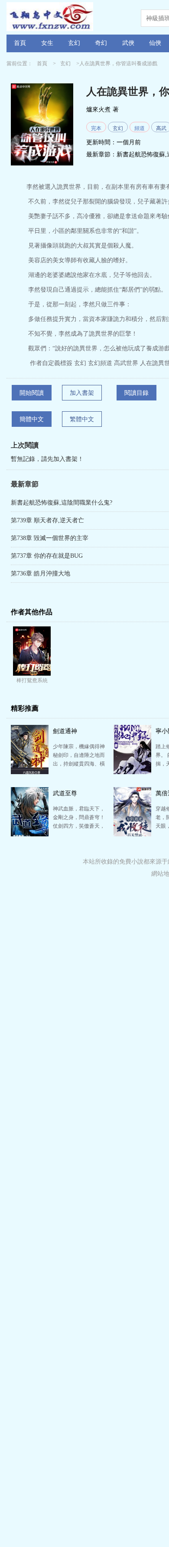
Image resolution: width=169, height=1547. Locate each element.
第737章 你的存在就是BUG (47, 556)
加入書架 (82, 393)
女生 (47, 43)
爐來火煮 (98, 109)
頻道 (139, 128)
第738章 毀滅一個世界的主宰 (49, 538)
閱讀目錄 (136, 393)
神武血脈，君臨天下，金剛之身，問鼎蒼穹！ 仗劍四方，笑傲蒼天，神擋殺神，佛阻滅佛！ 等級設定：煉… (79, 826)
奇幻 (101, 43)
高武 (161, 128)
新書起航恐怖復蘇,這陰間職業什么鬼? (61, 502)
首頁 (20, 43)
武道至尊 (65, 793)
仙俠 (155, 43)
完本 (96, 128)
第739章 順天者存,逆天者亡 (47, 520)
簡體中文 (32, 419)
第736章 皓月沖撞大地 (40, 573)
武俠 (128, 43)
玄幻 (74, 43)
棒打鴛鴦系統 (32, 680)
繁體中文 (82, 419)
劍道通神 (65, 731)
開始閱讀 (32, 393)
